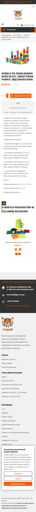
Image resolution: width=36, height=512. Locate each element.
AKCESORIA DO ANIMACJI (10, 389)
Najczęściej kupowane (9, 367)
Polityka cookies (7, 417)
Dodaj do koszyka (22, 96)
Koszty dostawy (7, 429)
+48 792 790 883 (13, 301)
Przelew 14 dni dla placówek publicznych (15, 432)
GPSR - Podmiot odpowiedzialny (18, 112)
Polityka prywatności (9, 421)
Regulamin (5, 413)
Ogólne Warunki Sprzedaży (11, 425)
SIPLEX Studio (21, 498)
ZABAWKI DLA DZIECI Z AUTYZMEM (14, 392)
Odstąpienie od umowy (10, 440)
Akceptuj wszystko (18, 484)
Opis (18, 103)
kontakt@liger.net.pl (15, 295)
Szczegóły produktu (18, 108)
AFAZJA (4, 377)
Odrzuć (18, 479)
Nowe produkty (7, 363)
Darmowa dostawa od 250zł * (23, 3)
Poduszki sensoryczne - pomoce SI (18, 242)
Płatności (5, 436)
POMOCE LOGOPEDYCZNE (11, 396)
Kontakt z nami (7, 444)
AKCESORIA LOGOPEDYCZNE (12, 385)
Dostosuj (18, 474)
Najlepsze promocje (8, 359)
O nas (4, 409)
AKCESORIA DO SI (8, 381)
